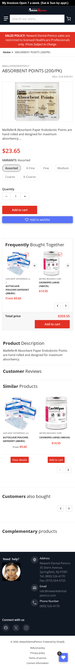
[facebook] (5, 627)
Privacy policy (37, 653)
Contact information (38, 663)
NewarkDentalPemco (30, 641)
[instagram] (26, 627)
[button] (6, 18)
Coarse (10, 177)
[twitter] (16, 627)
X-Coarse (29, 177)
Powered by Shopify (54, 641)
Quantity (8, 189)
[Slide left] (57, 306)
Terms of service (37, 658)
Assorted (11, 168)
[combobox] (37, 19)
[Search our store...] (60, 19)
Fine (46, 168)
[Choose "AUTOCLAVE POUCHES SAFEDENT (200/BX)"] (27, 254)
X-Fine (30, 168)
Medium (63, 168)
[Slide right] (66, 306)
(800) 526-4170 (50, 606)
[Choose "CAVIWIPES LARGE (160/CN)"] (60, 254)
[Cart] (69, 18)
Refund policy (37, 647)
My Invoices (10, 3)
